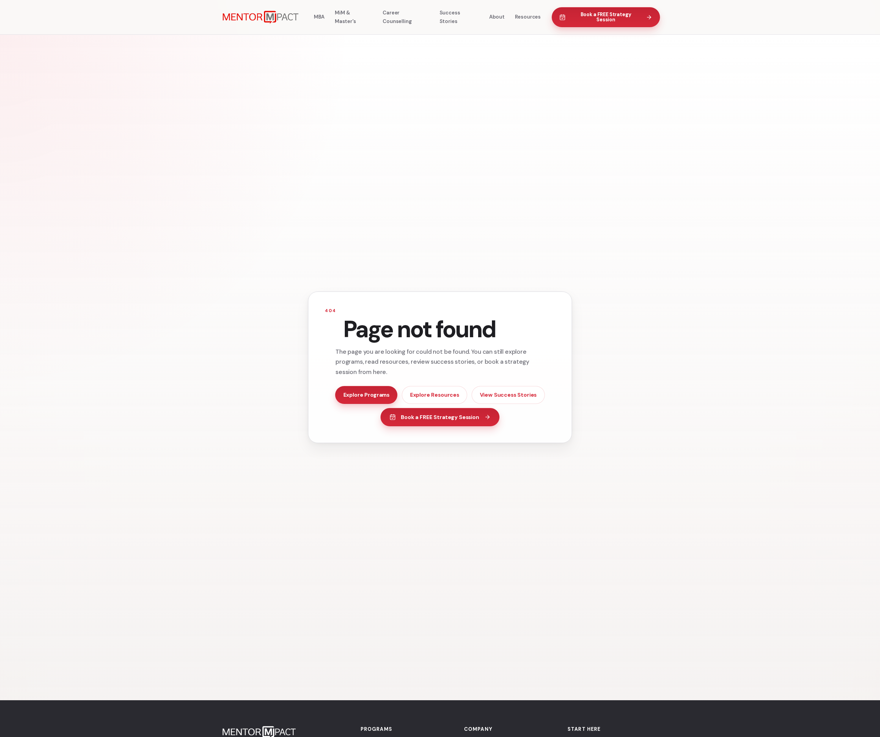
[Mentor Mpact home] (260, 17)
